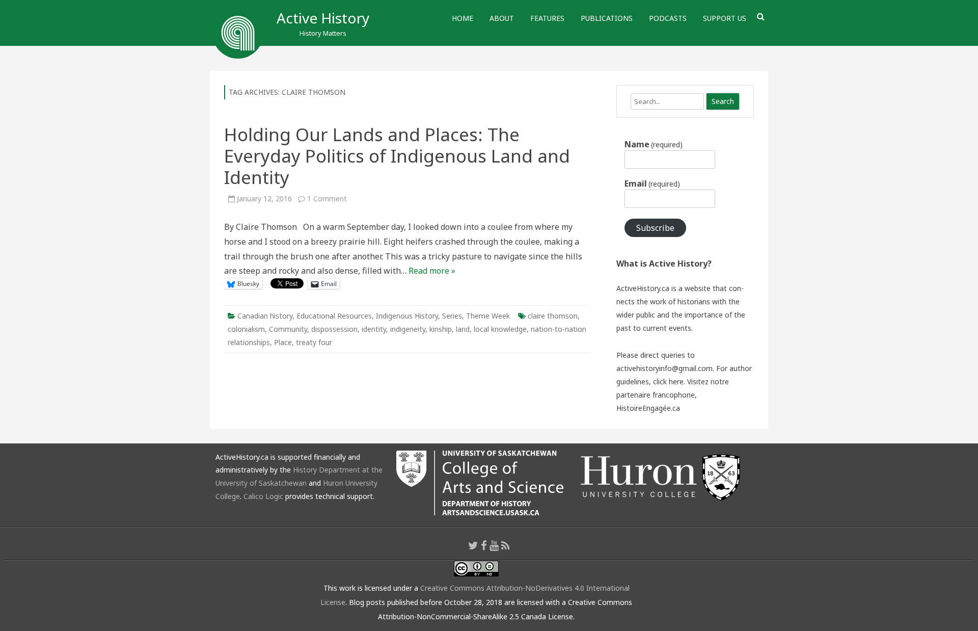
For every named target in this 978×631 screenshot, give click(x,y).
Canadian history (264, 316)
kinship (440, 329)
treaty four (314, 342)
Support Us (724, 18)
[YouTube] (494, 545)
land (463, 329)
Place (283, 342)
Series (452, 316)
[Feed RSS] (505, 545)
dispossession (334, 329)
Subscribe (655, 227)
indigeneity (407, 329)
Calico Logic (263, 496)
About (502, 18)
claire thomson (553, 316)
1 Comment (327, 198)
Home (462, 18)
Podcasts (668, 18)
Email (652, 183)
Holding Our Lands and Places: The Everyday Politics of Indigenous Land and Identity (397, 155)
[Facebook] (484, 545)
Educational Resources (334, 316)
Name (653, 144)
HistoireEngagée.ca (648, 408)
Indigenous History (407, 316)
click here (668, 381)
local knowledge (500, 329)
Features (547, 18)
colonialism (246, 329)
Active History (323, 18)
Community (288, 329)
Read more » (432, 270)
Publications (607, 18)
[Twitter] (473, 545)
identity (374, 329)
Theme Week (488, 316)
